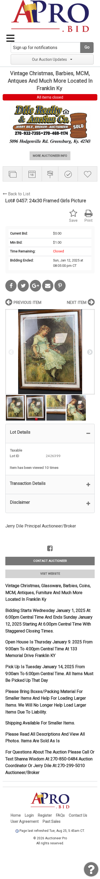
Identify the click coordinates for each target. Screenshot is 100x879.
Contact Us (78, 815)
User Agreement (25, 821)
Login (29, 815)
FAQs (60, 815)
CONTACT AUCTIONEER (50, 561)
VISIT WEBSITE (50, 573)
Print (89, 220)
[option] (50, 351)
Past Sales (52, 821)
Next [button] (89, 351)
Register (45, 815)
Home (16, 815)
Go (87, 47)
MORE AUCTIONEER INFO (50, 156)
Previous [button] (10, 351)
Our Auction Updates (49, 59)
